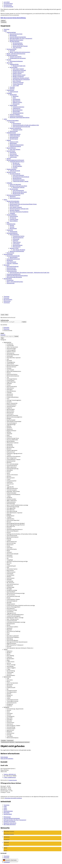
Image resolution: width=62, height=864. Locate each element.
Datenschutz (7, 301)
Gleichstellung (14, 131)
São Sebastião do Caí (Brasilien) (21, 79)
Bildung (9, 140)
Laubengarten (16, 108)
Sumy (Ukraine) (17, 81)
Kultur (5, 199)
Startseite (6, 298)
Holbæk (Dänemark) (18, 72)
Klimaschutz (10, 280)
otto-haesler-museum (16, 207)
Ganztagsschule (14, 137)
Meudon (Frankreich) (18, 76)
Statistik (12, 88)
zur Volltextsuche (8, 6)
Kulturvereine (10, 252)
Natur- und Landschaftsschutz (15, 281)
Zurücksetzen (10, 740)
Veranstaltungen (8, 254)
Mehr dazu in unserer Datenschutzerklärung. (13, 18)
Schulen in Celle (14, 142)
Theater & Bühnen (11, 214)
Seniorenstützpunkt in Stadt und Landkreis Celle (26, 125)
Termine (12, 227)
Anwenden (3, 740)
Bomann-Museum (14, 202)
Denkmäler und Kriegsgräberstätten (19, 117)
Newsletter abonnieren (10, 823)
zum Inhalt (7, 2)
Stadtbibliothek (11, 224)
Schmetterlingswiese (18, 107)
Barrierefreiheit (8, 299)
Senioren (12, 122)
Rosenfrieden (16, 111)
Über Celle (9, 62)
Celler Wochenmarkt (18, 190)
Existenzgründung (11, 269)
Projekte (15, 167)
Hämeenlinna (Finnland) (19, 70)
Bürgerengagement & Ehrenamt (15, 160)
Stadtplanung (10, 90)
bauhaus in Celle (14, 248)
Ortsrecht (12, 50)
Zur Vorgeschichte (17, 43)
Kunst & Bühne (14, 221)
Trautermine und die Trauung (20, 181)
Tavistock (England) (18, 82)
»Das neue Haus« (17, 47)
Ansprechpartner (11, 268)
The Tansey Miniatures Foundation (19, 211)
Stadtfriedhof (13, 105)
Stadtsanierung (14, 91)
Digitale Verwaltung (12, 55)
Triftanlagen (16, 243)
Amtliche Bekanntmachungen (18, 37)
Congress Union (14, 219)
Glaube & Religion (11, 169)
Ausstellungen (13, 257)
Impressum (7, 302)
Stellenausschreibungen (16, 61)
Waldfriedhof (13, 94)
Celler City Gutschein (15, 184)
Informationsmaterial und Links (21, 126)
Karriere (9, 59)
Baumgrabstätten (18, 110)
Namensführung (17, 178)
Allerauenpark (16, 246)
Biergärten (13, 196)
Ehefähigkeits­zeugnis (18, 180)
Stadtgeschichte (14, 64)
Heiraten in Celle (11, 172)
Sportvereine (13, 154)
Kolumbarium (16, 99)
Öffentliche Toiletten (18, 187)
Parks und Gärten (14, 234)
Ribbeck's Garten (17, 102)
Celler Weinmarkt (11, 262)
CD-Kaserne (13, 218)
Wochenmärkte (14, 189)
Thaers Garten (16, 242)
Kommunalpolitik (11, 49)
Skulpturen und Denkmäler (17, 251)
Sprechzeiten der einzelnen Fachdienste (13, 798)
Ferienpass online (17, 129)
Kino (8, 222)
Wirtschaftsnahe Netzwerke (14, 277)
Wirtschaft (6, 265)
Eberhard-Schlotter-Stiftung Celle (19, 208)
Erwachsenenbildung (15, 146)
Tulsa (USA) (16, 85)
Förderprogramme (12, 271)
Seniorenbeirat (17, 123)
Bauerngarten (16, 100)
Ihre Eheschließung (15, 173)
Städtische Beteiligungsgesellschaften (17, 275)
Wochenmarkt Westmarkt (20, 192)
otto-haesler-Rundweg (19, 249)
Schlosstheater (14, 216)
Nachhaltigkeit (8, 278)
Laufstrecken (13, 157)
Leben (5, 119)
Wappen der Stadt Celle (19, 66)
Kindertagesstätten (15, 134)
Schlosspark (16, 239)
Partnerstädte (13, 67)
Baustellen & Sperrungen (16, 40)
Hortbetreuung (14, 138)
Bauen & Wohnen (11, 148)
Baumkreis (15, 96)
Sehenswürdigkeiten (12, 233)
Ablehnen (3, 20)
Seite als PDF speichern (7, 758)
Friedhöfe (9, 93)
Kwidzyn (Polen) (17, 73)
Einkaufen (9, 183)
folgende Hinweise (13, 780)
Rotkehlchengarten (18, 113)
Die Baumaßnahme (18, 44)
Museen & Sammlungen (13, 201)
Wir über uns (16, 163)
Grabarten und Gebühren (16, 116)
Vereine (9, 158)
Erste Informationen (18, 175)
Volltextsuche (4, 322)
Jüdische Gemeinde (15, 170)
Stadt (5, 31)
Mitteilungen (13, 35)
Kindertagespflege (15, 135)
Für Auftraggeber (17, 166)
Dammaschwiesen (17, 245)
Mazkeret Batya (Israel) (19, 75)
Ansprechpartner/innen (16, 34)
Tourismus (6, 29)
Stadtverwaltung (11, 32)
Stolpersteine (13, 231)
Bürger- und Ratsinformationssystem (20, 52)
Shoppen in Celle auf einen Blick (18, 186)
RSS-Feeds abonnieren (10, 824)
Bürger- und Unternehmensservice (16, 53)
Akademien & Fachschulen (17, 145)
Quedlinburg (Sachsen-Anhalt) (21, 78)
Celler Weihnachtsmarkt (13, 259)
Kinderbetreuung (11, 132)
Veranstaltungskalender (13, 256)
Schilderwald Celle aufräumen (18, 58)
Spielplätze (13, 152)
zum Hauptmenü (8, 3)
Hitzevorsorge (10, 283)
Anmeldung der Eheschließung (21, 176)
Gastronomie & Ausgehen (13, 195)
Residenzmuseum (14, 205)
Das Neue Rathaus (14, 41)
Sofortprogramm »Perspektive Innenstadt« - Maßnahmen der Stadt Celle (29, 272)
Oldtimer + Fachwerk (12, 263)
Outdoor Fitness (14, 155)
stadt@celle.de (10, 777)
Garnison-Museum (15, 210)
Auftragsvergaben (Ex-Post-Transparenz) (21, 38)
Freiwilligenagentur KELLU (17, 161)
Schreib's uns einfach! (15, 56)
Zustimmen (3, 22)
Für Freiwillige (16, 164)
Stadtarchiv (10, 230)
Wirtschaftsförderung (12, 266)
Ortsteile (12, 87)
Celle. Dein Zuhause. (15, 149)
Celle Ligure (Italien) (18, 69)
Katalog (12, 225)
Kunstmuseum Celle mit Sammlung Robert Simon (23, 204)
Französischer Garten (18, 236)
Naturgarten (16, 104)
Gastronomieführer (15, 198)
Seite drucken (4, 757)
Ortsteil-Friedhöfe (15, 114)
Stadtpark (15, 240)
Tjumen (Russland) (18, 84)
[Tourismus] (8, 293)
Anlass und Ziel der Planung (20, 46)
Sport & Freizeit (11, 151)
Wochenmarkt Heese (18, 193)
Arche (14, 97)
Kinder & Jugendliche (15, 128)
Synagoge (12, 213)
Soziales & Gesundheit (13, 120)
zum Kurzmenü (8, 5)
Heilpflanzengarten (18, 237)
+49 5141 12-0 (10, 774)
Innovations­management (14, 274)
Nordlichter (10, 260)
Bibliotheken (13, 143)
